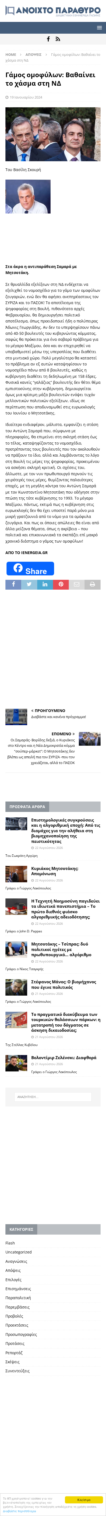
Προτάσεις (14, 1343)
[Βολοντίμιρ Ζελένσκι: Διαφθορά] (16, 1063)
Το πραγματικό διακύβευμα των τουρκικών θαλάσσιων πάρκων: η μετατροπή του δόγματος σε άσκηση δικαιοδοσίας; (66, 1022)
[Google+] (58, 39)
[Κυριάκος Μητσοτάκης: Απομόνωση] (16, 874)
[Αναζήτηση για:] (53, 1097)
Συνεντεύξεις (17, 1370)
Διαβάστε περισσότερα (19, 1511)
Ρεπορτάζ (14, 1352)
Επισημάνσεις (18, 1288)
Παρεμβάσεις (17, 1307)
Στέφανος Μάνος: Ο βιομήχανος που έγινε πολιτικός (63, 984)
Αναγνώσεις (16, 1261)
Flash (10, 1243)
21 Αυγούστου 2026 (49, 994)
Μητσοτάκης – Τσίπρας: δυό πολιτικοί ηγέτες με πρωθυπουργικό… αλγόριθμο (61, 949)
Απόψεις (13, 1270)
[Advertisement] (53, 259)
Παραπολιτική (18, 1297)
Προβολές (14, 1316)
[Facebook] (48, 39)
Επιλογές (13, 1279)
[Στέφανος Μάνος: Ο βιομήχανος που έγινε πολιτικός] (16, 987)
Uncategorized (18, 1252)
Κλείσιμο (84, 1500)
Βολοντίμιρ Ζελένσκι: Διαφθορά (63, 1057)
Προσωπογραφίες (21, 1334)
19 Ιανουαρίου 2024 (26, 97)
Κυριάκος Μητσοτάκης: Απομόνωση (54, 871)
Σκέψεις (12, 1361)
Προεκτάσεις (16, 1325)
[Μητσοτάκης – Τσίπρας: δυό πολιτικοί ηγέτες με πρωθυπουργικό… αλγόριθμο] (16, 949)
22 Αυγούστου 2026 (49, 848)
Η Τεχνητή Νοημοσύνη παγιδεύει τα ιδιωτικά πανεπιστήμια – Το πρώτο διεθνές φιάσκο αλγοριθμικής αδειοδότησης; (65, 909)
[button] (98, 27)
